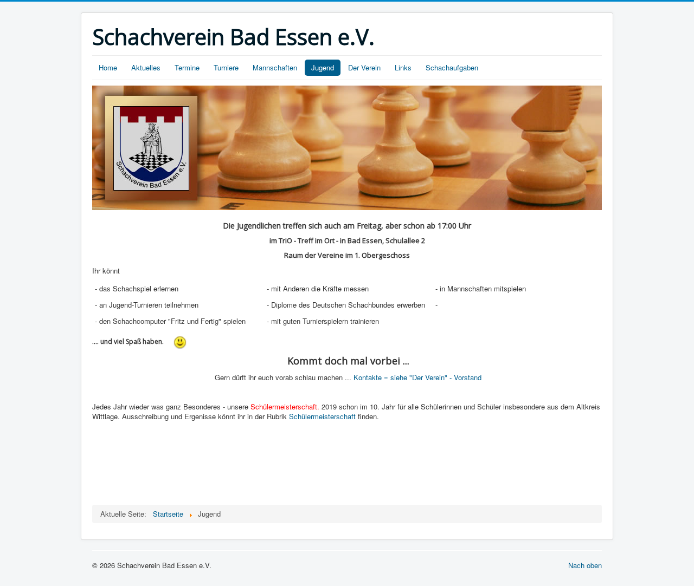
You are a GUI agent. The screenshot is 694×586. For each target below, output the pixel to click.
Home (108, 67)
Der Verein (364, 67)
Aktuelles (145, 67)
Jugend (322, 67)
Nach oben (585, 565)
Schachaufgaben (452, 67)
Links (403, 67)
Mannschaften (275, 67)
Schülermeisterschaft (322, 416)
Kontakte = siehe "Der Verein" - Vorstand (417, 377)
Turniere (226, 67)
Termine (187, 67)
